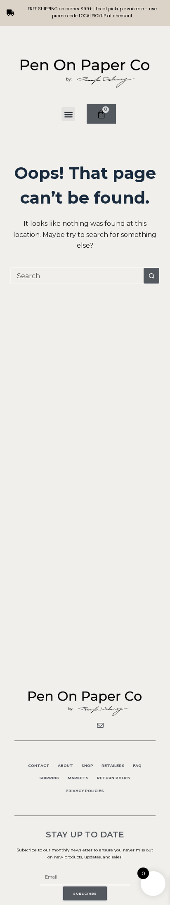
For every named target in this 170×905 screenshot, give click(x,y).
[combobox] (77, 275)
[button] (68, 114)
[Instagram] (85, 725)
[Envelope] (100, 725)
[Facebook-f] (69, 725)
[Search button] (151, 276)
